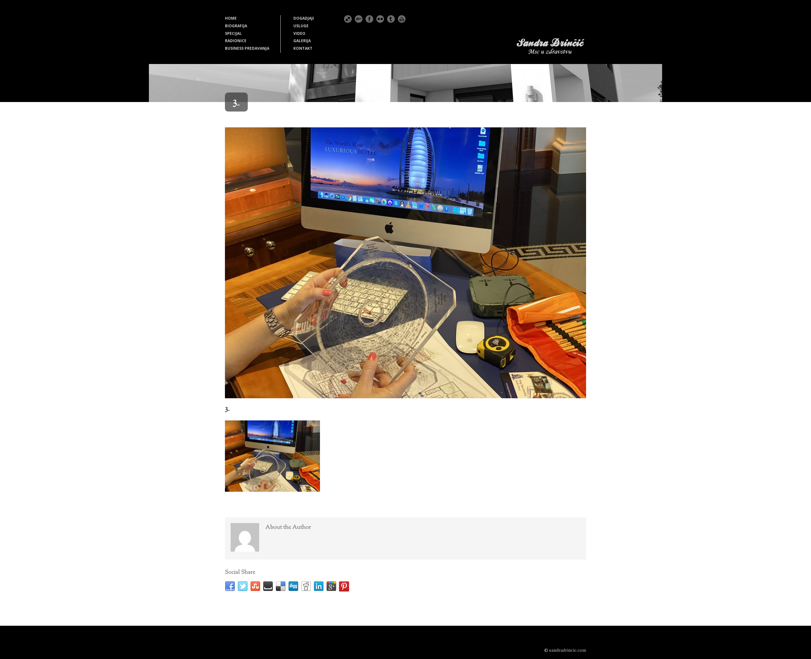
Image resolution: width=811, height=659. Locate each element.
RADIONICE (235, 40)
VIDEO (299, 33)
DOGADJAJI (303, 18)
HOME (231, 18)
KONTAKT (302, 48)
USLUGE (301, 26)
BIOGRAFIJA (236, 26)
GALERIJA (302, 40)
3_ (227, 408)
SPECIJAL (233, 33)
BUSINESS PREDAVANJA (247, 48)
